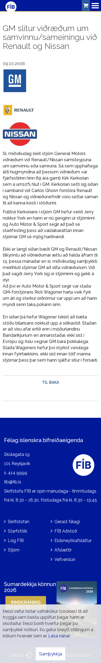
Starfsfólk (17, 531)
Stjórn (13, 550)
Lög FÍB (16, 540)
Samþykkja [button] (50, 654)
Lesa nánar (59, 635)
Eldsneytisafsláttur (73, 540)
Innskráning (26, 602)
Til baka (50, 382)
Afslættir (63, 550)
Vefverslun (64, 559)
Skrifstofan (18, 521)
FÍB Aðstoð (65, 531)
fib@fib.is (12, 481)
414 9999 (17, 472)
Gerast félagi (67, 521)
